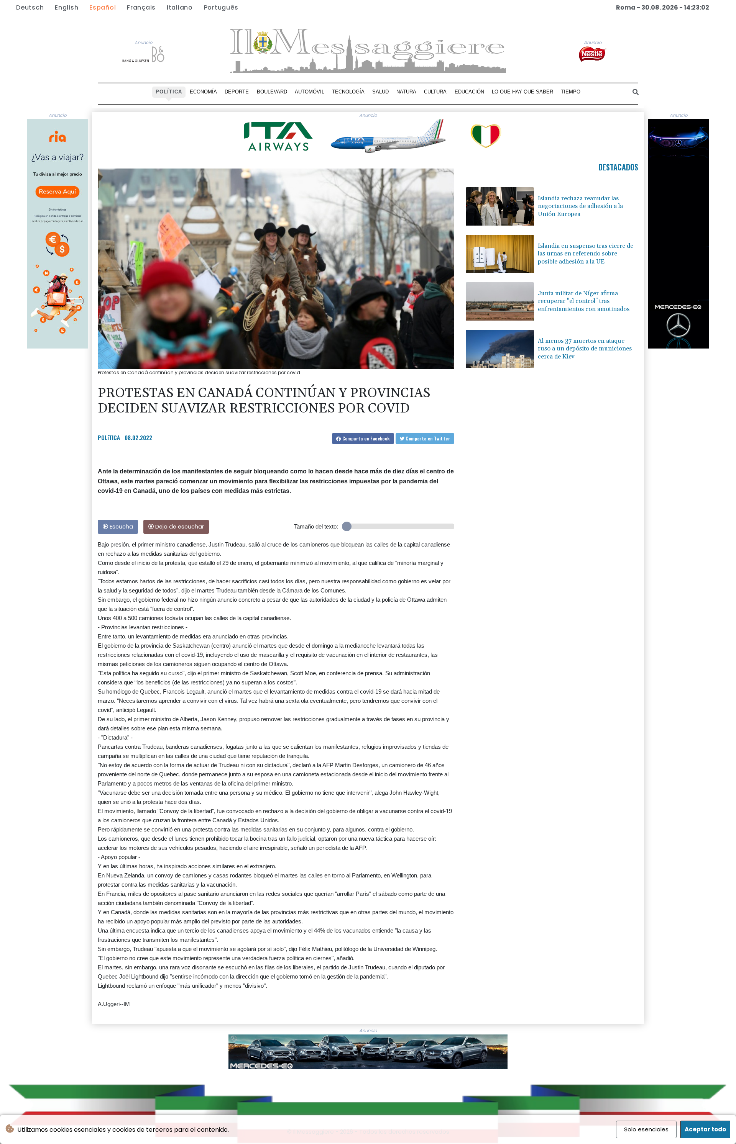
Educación (469, 92)
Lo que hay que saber (522, 92)
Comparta (365, 438)
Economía (203, 92)
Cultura (435, 92)
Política (169, 92)
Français (141, 7)
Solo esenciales (646, 1129)
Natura (406, 92)
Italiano (180, 7)
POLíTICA (109, 437)
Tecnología (348, 92)
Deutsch (30, 7)
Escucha (120, 526)
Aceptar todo (705, 1129)
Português (221, 7)
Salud (380, 92)
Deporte (237, 92)
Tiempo (570, 92)
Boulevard (272, 92)
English (66, 7)
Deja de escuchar (179, 526)
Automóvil (309, 92)
